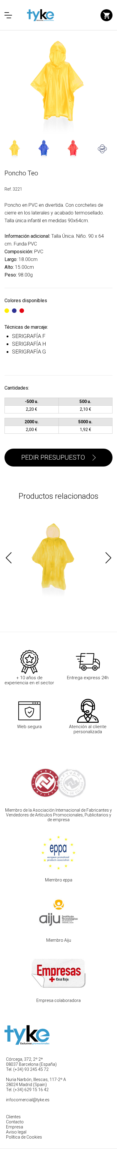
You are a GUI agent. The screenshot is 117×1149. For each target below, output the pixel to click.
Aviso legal (16, 1132)
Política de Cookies (24, 1137)
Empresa (14, 1127)
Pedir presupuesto (53, 457)
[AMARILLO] (6, 308)
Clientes (13, 1116)
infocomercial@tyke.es (28, 1099)
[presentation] (9, 557)
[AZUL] (14, 308)
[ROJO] (22, 308)
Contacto (15, 1121)
